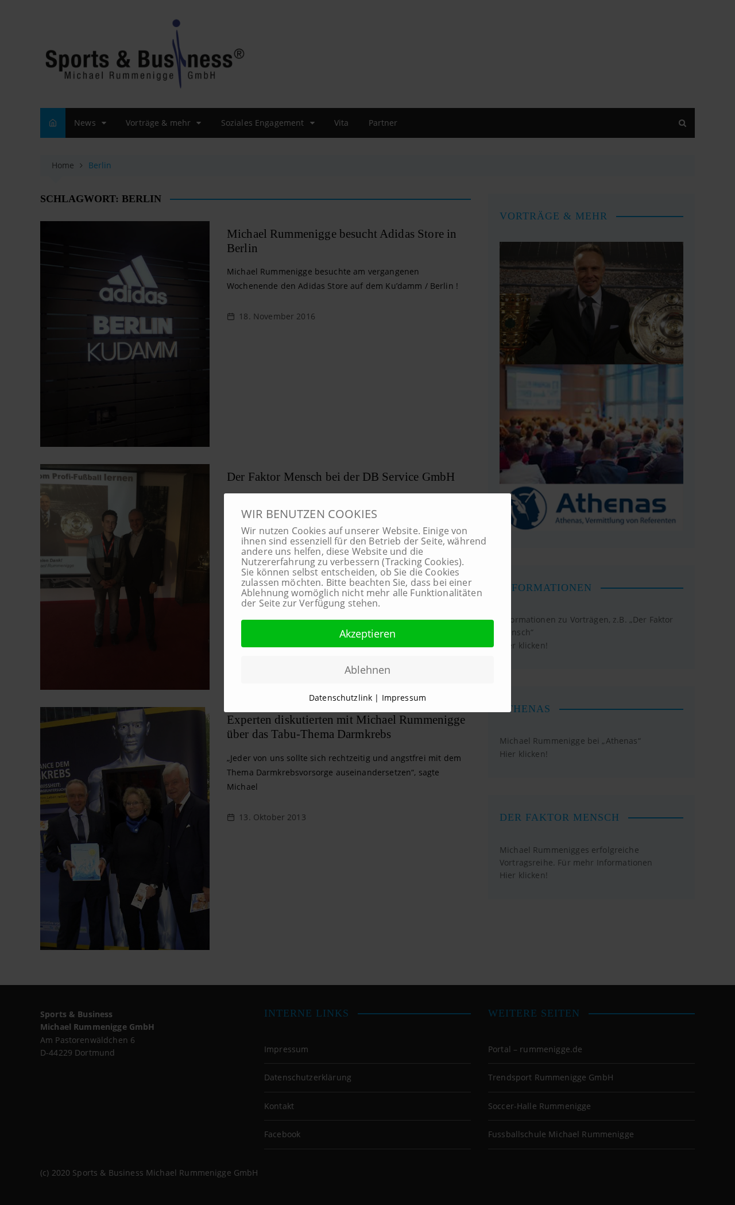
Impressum (404, 697)
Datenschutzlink (341, 697)
